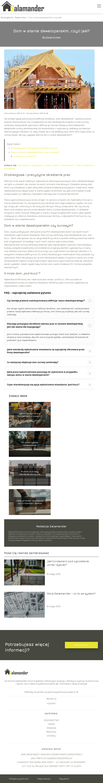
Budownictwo (21, 17)
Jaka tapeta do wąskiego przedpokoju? (51, 758)
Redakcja (51, 699)
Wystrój (51, 736)
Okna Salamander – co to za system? (71, 593)
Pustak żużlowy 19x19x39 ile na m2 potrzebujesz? (29, 473)
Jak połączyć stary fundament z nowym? (30, 414)
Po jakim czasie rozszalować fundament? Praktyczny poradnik (29, 444)
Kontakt (51, 703)
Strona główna (7, 17)
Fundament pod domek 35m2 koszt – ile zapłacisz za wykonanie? (51, 762)
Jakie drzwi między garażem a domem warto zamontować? (51, 754)
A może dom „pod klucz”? (25, 156)
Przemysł (51, 732)
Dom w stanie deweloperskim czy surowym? (35, 152)
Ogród (51, 724)
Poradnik (51, 728)
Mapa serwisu (44, 778)
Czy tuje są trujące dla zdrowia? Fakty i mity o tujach (51, 766)
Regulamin (64, 778)
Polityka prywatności (19, 778)
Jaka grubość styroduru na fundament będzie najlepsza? (29, 502)
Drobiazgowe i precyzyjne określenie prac (34, 148)
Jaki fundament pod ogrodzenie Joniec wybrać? (68, 563)
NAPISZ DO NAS (81, 645)
